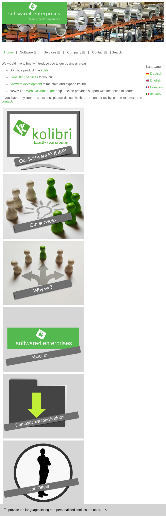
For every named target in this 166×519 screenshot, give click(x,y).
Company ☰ (76, 52)
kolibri (45, 70)
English (155, 80)
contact (7, 101)
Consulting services (24, 77)
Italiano (155, 94)
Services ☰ (52, 52)
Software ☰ (28, 52)
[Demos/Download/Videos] (43, 437)
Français (156, 87)
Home (8, 52)
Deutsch (155, 73)
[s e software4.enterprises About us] (43, 371)
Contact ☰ (99, 52)
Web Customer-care (40, 91)
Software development (26, 84)
